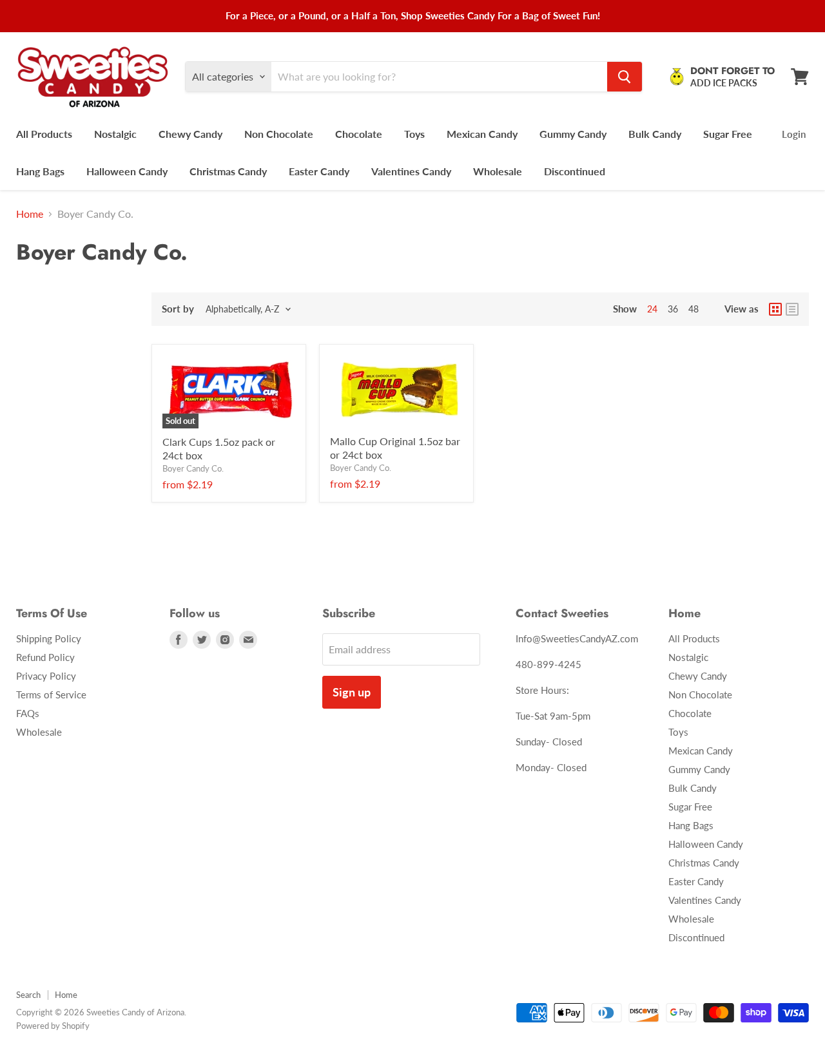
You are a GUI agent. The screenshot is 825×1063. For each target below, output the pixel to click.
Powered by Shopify (53, 1025)
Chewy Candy (190, 134)
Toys (414, 134)
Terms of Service (51, 694)
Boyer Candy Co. (193, 468)
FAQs (27, 713)
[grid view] (775, 309)
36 (673, 308)
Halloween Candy (127, 171)
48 (693, 308)
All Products (44, 134)
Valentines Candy (411, 171)
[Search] (624, 76)
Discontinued (574, 171)
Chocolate (358, 134)
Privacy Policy (46, 676)
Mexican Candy (482, 134)
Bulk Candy (654, 134)
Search (28, 995)
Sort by (178, 308)
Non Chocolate (278, 134)
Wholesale (497, 171)
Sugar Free (727, 134)
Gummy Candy (573, 134)
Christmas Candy (228, 171)
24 (652, 308)
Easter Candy (319, 171)
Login (794, 134)
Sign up (352, 692)
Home (29, 214)
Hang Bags (40, 171)
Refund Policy (45, 657)
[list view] (792, 309)
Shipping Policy (48, 638)
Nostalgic (115, 134)
